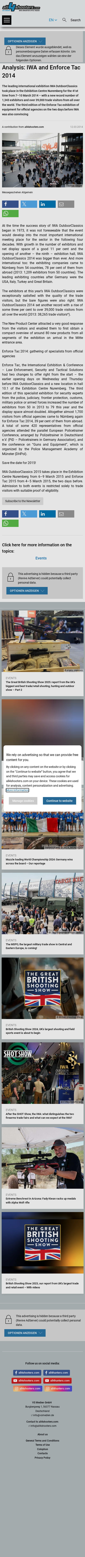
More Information (17, 790)
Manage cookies (23, 800)
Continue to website (59, 800)
